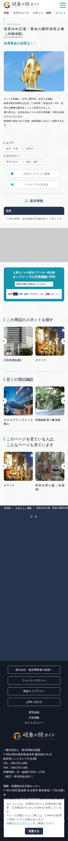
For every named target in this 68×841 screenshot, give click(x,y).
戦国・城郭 (32, 162)
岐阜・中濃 (12, 148)
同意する (34, 831)
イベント (60, 12)
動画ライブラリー (34, 691)
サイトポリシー (34, 722)
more (7, 328)
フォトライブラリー (34, 680)
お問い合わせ (34, 702)
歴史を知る (12, 162)
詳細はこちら (12, 453)
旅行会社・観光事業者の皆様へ (34, 669)
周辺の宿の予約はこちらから (31, 284)
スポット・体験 (42, 12)
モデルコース (21, 12)
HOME (7, 508)
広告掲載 (34, 717)
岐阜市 (29, 148)
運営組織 (34, 712)
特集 (6, 12)
